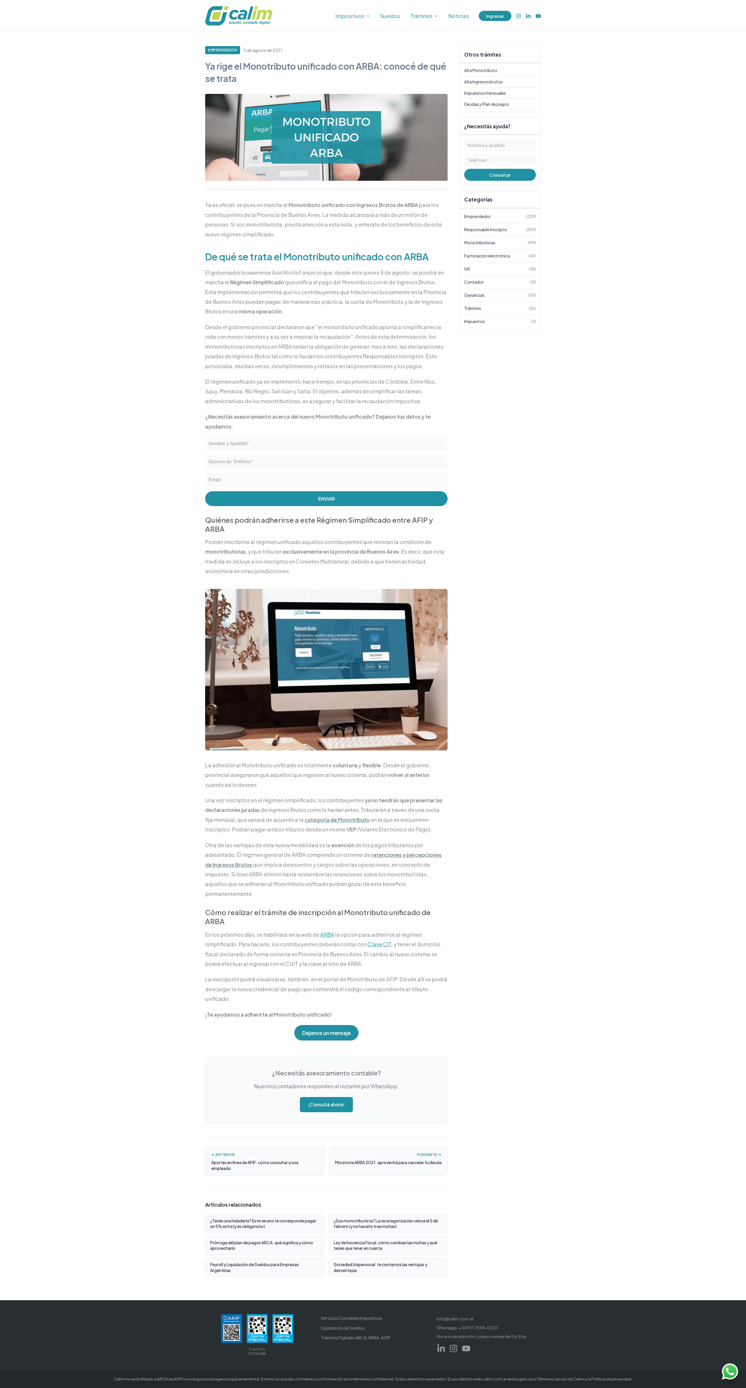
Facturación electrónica (500, 255)
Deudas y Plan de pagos (486, 104)
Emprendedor (222, 50)
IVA (500, 268)
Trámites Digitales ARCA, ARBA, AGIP (355, 1337)
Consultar (500, 175)
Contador (500, 282)
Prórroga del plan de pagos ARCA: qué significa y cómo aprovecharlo (261, 1245)
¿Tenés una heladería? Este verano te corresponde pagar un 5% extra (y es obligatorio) (263, 1223)
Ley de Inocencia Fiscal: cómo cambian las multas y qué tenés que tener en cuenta (385, 1245)
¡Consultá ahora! (326, 1104)
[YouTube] (538, 16)
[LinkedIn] (528, 16)
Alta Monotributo (480, 70)
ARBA (327, 934)
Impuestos (500, 321)
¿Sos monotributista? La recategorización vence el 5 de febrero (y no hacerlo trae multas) (386, 1223)
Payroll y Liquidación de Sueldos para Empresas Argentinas (254, 1267)
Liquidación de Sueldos (343, 1328)
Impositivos (349, 16)
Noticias (458, 16)
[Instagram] (518, 16)
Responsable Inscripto (500, 229)
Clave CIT (379, 944)
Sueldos (390, 16)
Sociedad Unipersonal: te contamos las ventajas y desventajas (380, 1267)
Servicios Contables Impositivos (352, 1318)
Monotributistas (500, 242)
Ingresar (495, 16)
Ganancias (500, 295)
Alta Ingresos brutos (483, 81)
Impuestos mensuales (485, 93)
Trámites (421, 16)
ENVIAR (326, 499)
